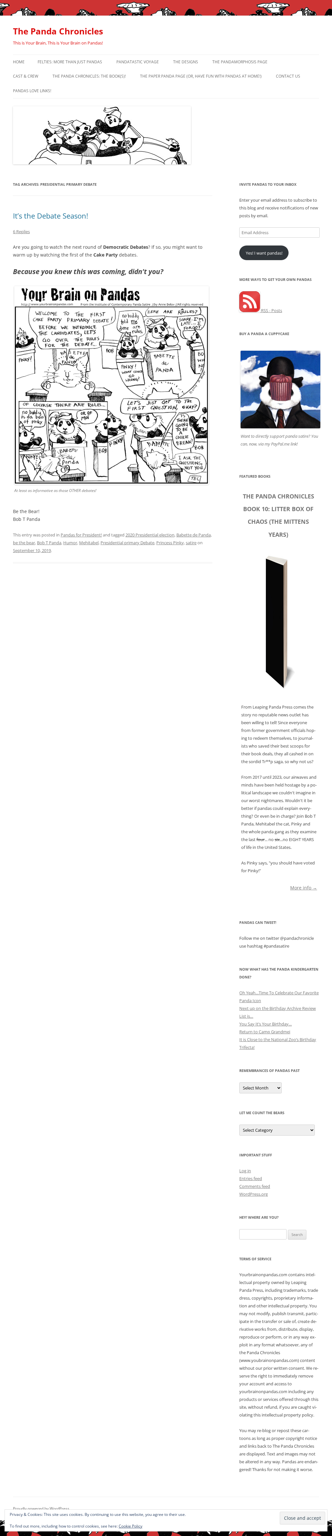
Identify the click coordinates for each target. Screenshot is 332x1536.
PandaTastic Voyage (137, 62)
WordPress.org (253, 1194)
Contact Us (288, 76)
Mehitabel (89, 543)
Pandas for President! (81, 535)
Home (19, 62)
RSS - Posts (271, 310)
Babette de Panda (193, 535)
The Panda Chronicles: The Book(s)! (89, 76)
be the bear (24, 543)
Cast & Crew (25, 76)
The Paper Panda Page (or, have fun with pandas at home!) (201, 76)
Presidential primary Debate (127, 543)
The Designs (185, 62)
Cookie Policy (130, 1526)
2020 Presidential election (149, 535)
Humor (70, 543)
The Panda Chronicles (58, 31)
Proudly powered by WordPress (41, 1508)
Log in (245, 1171)
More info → (303, 887)
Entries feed (250, 1178)
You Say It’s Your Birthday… (265, 1024)
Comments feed (254, 1186)
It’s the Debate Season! (50, 215)
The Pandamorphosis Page (239, 62)
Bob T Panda (49, 543)
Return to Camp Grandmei (264, 1032)
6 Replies (21, 231)
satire (191, 543)
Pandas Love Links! (32, 91)
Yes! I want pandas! (264, 253)
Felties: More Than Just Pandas (70, 62)
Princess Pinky (170, 543)
